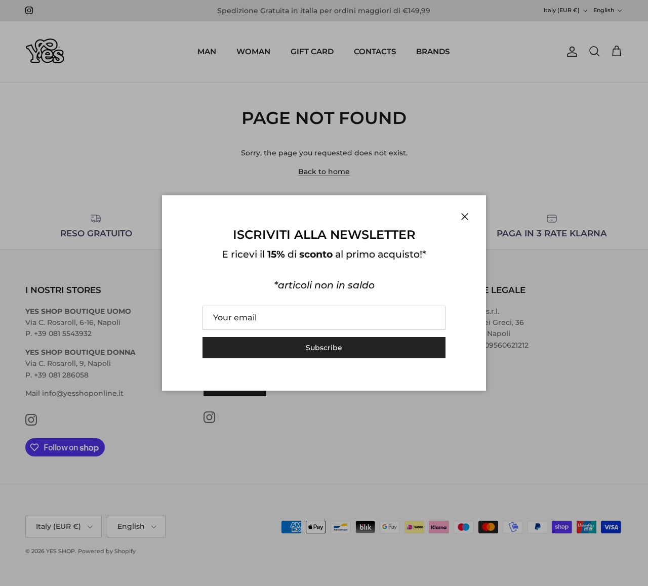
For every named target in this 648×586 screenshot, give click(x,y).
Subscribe (324, 347)
